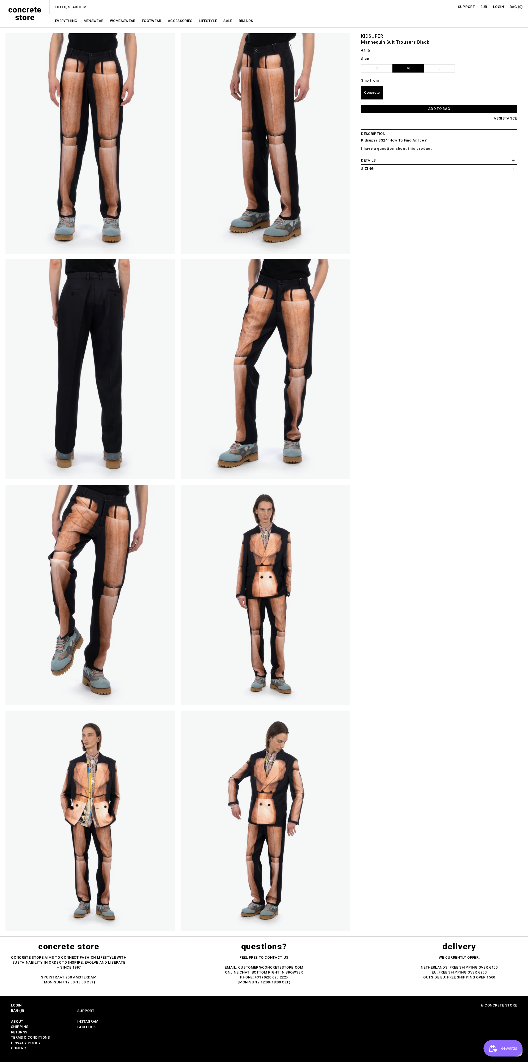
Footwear (152, 21)
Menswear (94, 21)
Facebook (86, 1027)
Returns (19, 1032)
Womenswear (123, 21)
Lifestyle (208, 21)
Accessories (180, 21)
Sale (228, 21)
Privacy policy (26, 1043)
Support (466, 7)
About (17, 1021)
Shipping (20, 1027)
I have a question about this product (396, 148)
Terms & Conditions (30, 1037)
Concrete (372, 93)
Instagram (87, 1021)
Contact (19, 1048)
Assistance (505, 119)
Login (498, 7)
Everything (66, 21)
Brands (246, 21)
